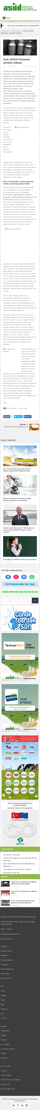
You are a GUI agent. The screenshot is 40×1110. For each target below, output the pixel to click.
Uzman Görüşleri (6, 1075)
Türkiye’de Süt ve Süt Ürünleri (10, 1080)
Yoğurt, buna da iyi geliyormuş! (16, 427)
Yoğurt (3, 1000)
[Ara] (35, 600)
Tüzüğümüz (4, 964)
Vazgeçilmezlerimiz (7, 960)
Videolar (3, 1053)
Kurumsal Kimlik (6, 978)
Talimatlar (4, 1040)
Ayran (3, 1004)
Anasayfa (4, 946)
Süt (2, 986)
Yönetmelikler (5, 1031)
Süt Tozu (4, 1018)
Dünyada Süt (5, 1084)
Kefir (2, 1013)
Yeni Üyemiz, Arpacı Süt (11, 872)
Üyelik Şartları (5, 973)
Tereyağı (3, 995)
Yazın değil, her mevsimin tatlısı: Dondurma (17, 869)
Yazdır (27, 66)
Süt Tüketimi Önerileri (8, 1049)
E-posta (34, 66)
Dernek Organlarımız (7, 969)
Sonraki (23, 424)
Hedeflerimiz (5, 955)
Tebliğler (3, 1035)
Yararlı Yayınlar (6, 1066)
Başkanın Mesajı (6, 951)
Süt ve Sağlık (5, 1044)
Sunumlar (4, 1071)
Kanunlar (3, 1026)
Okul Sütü (4, 1058)
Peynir (3, 991)
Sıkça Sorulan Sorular (8, 1089)
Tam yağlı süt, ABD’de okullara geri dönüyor (19, 559)
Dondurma (4, 1009)
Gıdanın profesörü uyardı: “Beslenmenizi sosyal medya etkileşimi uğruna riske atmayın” (18, 530)
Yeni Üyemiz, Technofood (11, 855)
